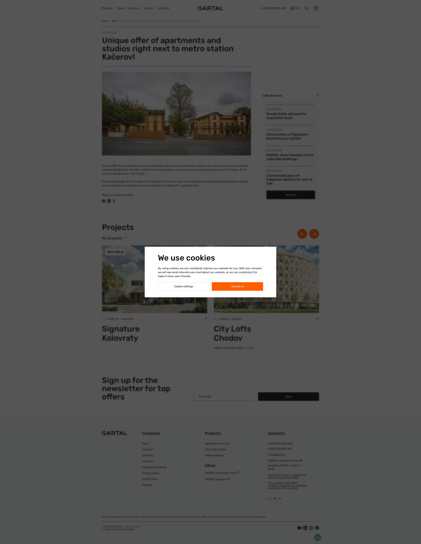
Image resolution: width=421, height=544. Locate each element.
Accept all (237, 286)
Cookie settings (183, 286)
